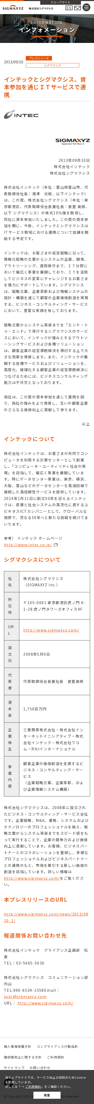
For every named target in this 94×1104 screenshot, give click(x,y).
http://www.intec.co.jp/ (28, 544)
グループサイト (60, 2)
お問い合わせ (40, 1067)
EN (69, 7)
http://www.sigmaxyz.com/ (51, 630)
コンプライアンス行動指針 (57, 1046)
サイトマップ (14, 1067)
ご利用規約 (33, 1086)
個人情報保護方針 (18, 1046)
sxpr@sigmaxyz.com (25, 996)
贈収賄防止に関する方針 (23, 1057)
